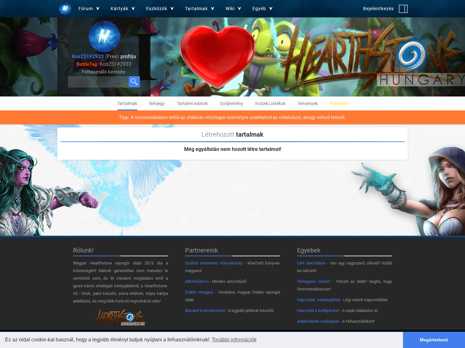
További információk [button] (234, 339)
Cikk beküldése (311, 263)
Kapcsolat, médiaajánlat (318, 299)
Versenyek (308, 103)
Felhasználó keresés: (104, 72)
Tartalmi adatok (192, 103)
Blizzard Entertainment (205, 310)
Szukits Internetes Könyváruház (214, 263)
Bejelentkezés (378, 8)
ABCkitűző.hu (197, 281)
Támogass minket (313, 281)
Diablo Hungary (199, 292)
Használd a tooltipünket (318, 310)
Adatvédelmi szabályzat (318, 321)
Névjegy (157, 103)
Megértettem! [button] (434, 339)
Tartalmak (127, 103)
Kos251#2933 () (95, 56)
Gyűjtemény (231, 103)
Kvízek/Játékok (270, 103)
